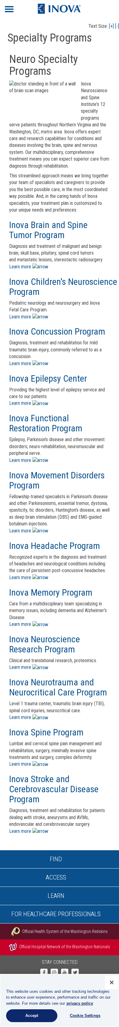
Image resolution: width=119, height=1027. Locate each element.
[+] (111, 26)
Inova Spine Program (46, 732)
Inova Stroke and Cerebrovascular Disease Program (54, 789)
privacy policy (80, 1003)
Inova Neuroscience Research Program (44, 644)
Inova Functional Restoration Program (45, 423)
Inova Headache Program (54, 545)
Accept (31, 1015)
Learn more (20, 267)
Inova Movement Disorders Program (57, 480)
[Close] (111, 982)
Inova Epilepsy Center (48, 378)
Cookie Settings (85, 1015)
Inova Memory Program (50, 592)
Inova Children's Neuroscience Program (63, 286)
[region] (59, 1000)
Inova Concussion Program (57, 331)
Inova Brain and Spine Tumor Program (48, 230)
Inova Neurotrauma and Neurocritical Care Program (58, 687)
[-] (117, 26)
